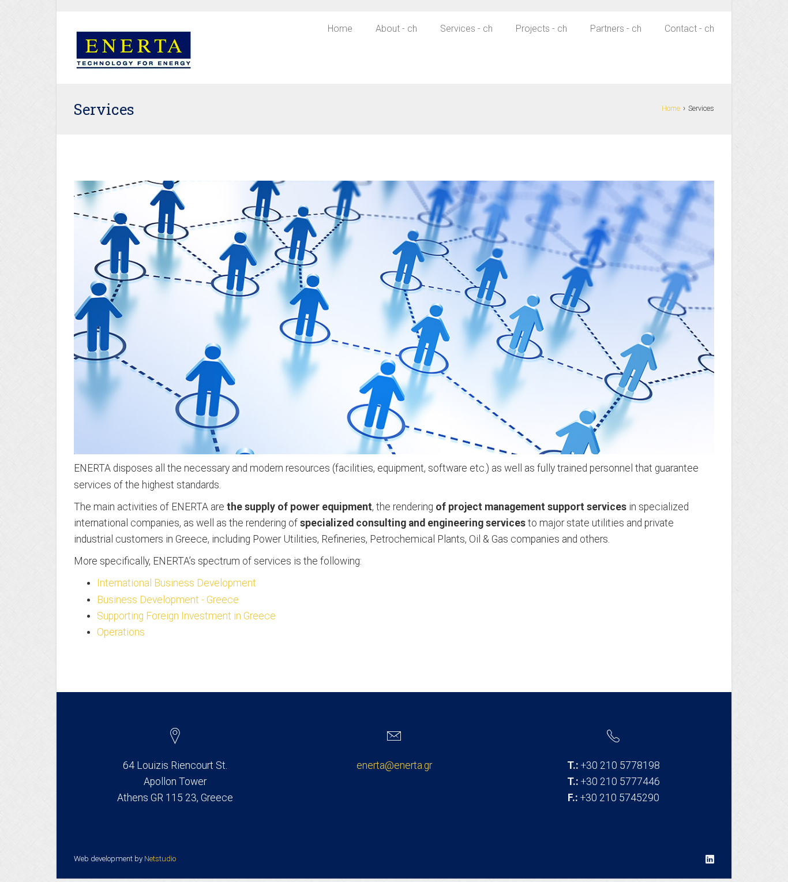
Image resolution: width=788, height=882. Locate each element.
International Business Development (177, 583)
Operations (122, 632)
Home (340, 28)
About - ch (396, 28)
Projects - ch (541, 28)
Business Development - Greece (169, 600)
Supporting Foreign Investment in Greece (187, 616)
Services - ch (466, 28)
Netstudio (160, 858)
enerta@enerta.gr (394, 765)
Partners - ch (615, 28)
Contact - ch (689, 28)
